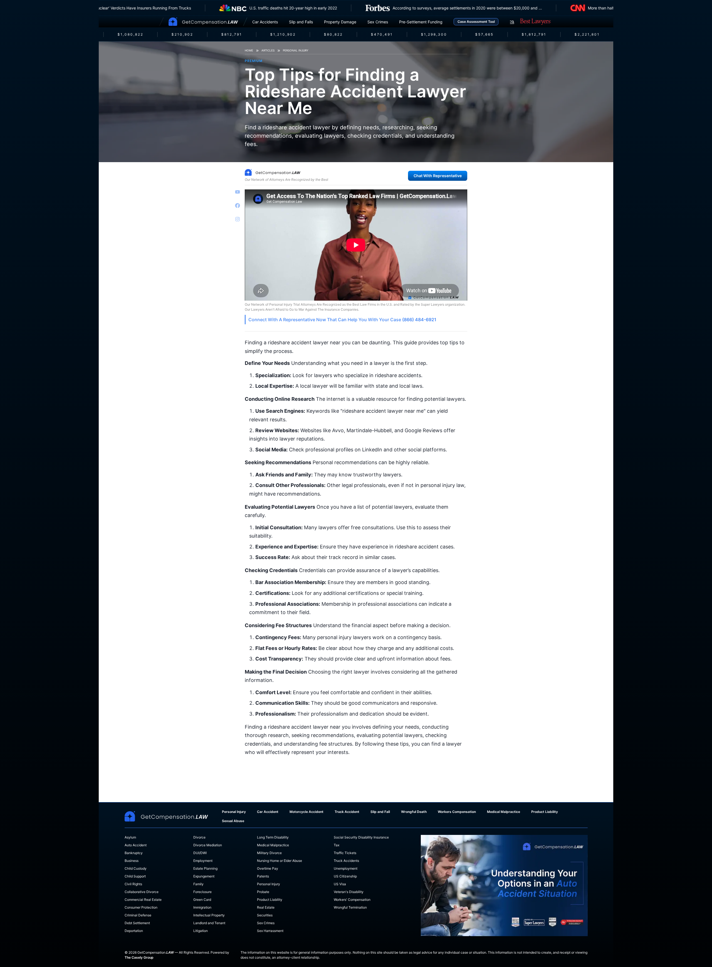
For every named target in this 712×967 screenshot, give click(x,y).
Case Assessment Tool (476, 21)
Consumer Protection (141, 907)
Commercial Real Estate (143, 899)
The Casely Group (139, 957)
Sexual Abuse (233, 821)
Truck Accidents (346, 861)
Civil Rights (133, 884)
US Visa (340, 884)
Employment (202, 861)
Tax (336, 845)
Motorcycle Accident (306, 812)
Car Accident (267, 812)
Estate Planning (205, 868)
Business (132, 861)
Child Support (135, 876)
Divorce (199, 837)
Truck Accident (347, 812)
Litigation (200, 931)
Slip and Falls (301, 21)
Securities (265, 915)
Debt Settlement (137, 923)
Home (249, 50)
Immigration (202, 907)
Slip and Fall (380, 812)
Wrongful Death (414, 812)
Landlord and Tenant (209, 923)
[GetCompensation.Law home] (203, 22)
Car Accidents (265, 21)
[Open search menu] (512, 22)
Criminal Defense (138, 915)
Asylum (130, 837)
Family (198, 884)
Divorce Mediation (207, 845)
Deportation (134, 931)
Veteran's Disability (349, 892)
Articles (268, 50)
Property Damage (340, 21)
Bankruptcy (134, 853)
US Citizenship (345, 876)
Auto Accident (136, 845)
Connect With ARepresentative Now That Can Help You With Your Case (342, 319)
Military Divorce (269, 853)
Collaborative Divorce (142, 892)
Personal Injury (295, 50)
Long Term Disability (273, 837)
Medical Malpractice (503, 812)
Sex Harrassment (270, 931)
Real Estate (266, 907)
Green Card (202, 899)
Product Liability (544, 812)
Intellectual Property (209, 915)
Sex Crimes (377, 21)
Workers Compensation (457, 812)
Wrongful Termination (350, 907)
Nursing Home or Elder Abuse (279, 861)
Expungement (203, 876)
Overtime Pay (267, 868)
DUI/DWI (200, 853)
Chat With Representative (438, 175)
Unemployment (345, 868)
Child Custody (136, 868)
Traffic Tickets (345, 853)
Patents (263, 876)
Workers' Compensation (352, 899)
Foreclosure (202, 892)
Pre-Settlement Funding (420, 21)
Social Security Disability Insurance (361, 837)
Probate (263, 892)
